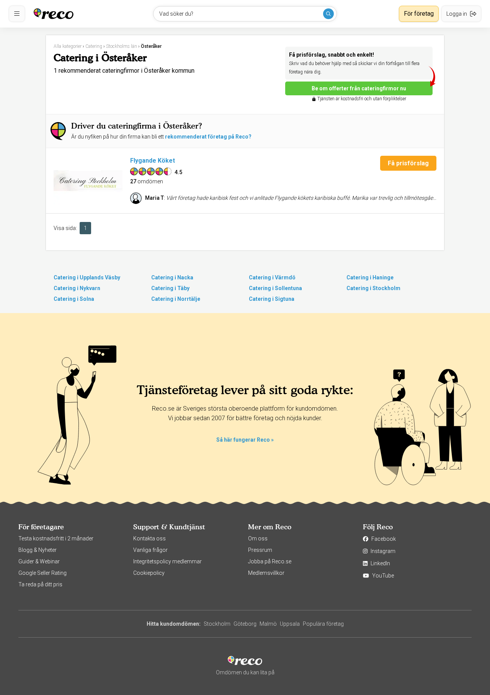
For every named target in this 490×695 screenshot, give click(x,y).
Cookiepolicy (149, 573)
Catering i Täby (170, 288)
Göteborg (245, 624)
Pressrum (260, 550)
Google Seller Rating (42, 573)
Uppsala (290, 624)
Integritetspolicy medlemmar (167, 561)
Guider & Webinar (39, 561)
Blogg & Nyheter (37, 550)
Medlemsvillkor (266, 573)
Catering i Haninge (370, 277)
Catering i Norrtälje (175, 299)
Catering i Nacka (172, 277)
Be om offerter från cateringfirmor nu (359, 88)
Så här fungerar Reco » (245, 440)
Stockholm (217, 624)
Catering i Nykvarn (77, 288)
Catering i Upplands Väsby (87, 277)
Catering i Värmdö (272, 277)
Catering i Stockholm (373, 288)
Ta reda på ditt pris (40, 584)
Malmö (268, 624)
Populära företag (323, 624)
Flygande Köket (152, 160)
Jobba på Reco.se (269, 561)
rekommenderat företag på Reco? (208, 137)
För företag (419, 13)
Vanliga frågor (150, 550)
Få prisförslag (408, 163)
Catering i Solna (74, 299)
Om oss (258, 538)
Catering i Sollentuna (275, 288)
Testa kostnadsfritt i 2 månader (55, 538)
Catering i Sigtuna (271, 299)
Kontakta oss (149, 538)
